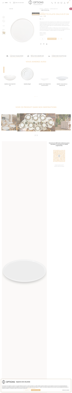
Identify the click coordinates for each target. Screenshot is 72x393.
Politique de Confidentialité (31, 388)
